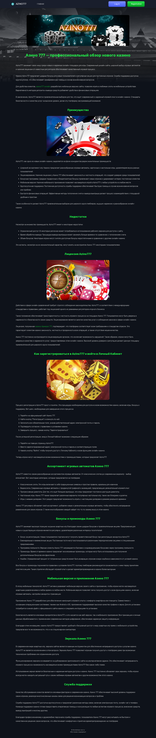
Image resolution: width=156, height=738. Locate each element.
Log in (117, 4)
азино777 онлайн (43, 86)
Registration (136, 4)
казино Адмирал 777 (43, 326)
